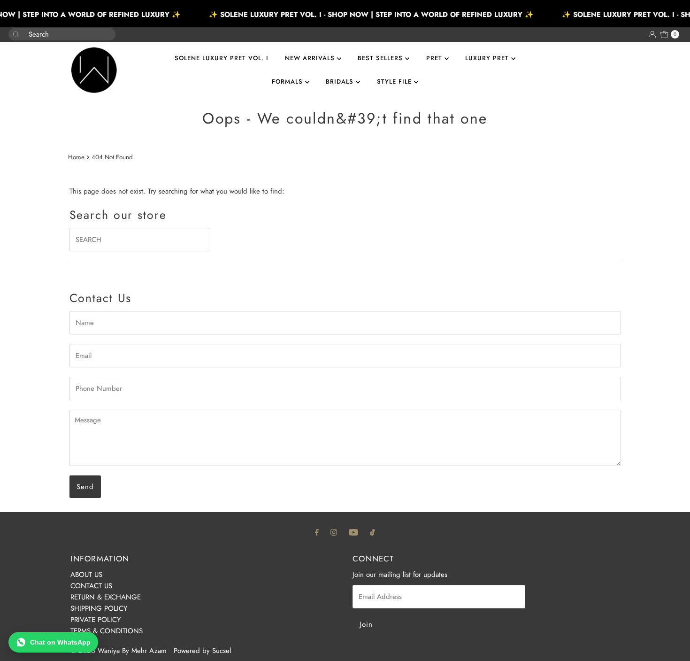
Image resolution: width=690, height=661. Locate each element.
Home (76, 157)
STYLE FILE (395, 81)
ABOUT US (86, 574)
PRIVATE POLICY (95, 619)
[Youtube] (353, 531)
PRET (435, 58)
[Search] (105, 29)
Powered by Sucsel (202, 650)
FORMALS (288, 81)
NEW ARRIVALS (311, 58)
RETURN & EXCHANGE (105, 597)
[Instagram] (333, 531)
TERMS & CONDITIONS (106, 631)
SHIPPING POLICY (98, 608)
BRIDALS (341, 81)
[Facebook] (317, 531)
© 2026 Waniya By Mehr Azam (118, 650)
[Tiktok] (372, 531)
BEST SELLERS (381, 58)
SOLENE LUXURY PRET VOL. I (221, 58)
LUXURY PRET (488, 58)
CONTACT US (91, 586)
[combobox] (54, 34)
